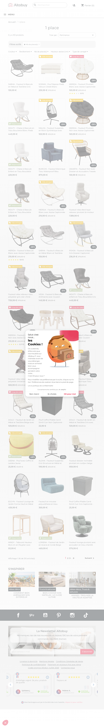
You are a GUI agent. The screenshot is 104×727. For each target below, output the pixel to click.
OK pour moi (70, 394)
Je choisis (52, 394)
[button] (5, 723)
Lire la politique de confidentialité (40, 386)
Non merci (34, 394)
